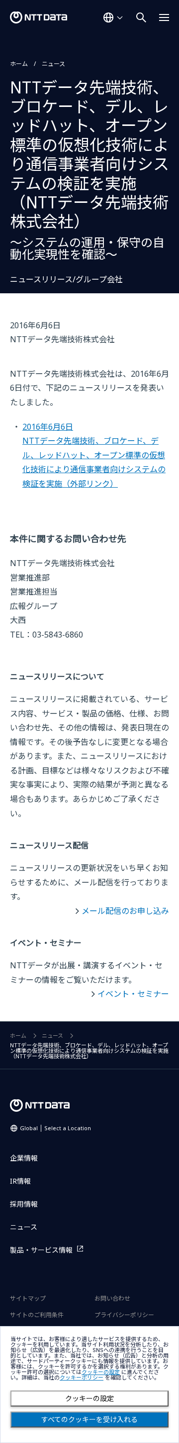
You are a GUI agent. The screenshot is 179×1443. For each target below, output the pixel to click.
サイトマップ (28, 1298)
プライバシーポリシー (124, 1315)
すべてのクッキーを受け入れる (89, 1420)
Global (55, 1128)
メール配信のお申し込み (125, 910)
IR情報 (20, 1181)
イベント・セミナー (133, 993)
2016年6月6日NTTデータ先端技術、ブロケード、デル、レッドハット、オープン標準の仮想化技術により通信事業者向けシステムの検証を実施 (94, 455)
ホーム (19, 63)
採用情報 (24, 1204)
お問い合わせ (112, 1298)
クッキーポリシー (81, 1378)
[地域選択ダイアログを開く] (112, 17)
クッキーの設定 (89, 1399)
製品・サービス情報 (41, 1250)
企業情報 (24, 1158)
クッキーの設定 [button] (101, 1372)
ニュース (53, 63)
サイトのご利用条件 (37, 1315)
